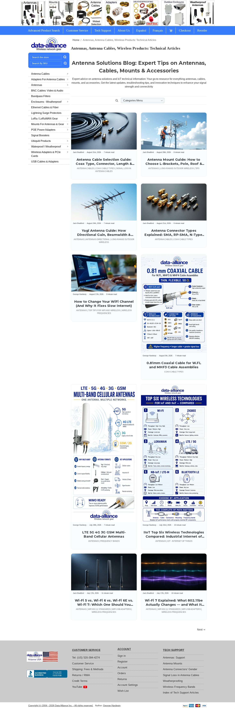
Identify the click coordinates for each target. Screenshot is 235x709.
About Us (124, 30)
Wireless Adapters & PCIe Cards (46, 154)
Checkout (185, 30)
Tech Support (102, 30)
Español (141, 30)
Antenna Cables (40, 73)
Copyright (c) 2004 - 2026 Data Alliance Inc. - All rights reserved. (60, 705)
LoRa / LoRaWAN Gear (44, 118)
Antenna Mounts (172, 663)
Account (122, 667)
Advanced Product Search (44, 30)
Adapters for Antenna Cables (48, 79)
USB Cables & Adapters (45, 161)
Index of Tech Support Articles (181, 692)
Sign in (122, 655)
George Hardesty (112, 705)
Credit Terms (79, 680)
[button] (117, 100)
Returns (122, 679)
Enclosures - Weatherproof (46, 101)
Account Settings (128, 684)
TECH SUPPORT (173, 650)
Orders (122, 673)
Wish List (123, 690)
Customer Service (77, 30)
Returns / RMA (81, 675)
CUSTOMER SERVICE (86, 650)
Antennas (36, 85)
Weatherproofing (173, 680)
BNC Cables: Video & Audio (47, 90)
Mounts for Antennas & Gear (47, 124)
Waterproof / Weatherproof (46, 146)
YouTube (77, 686)
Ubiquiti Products (41, 141)
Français (158, 30)
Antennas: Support (174, 657)
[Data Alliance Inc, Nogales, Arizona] (47, 673)
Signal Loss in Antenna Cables (181, 675)
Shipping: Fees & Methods (87, 669)
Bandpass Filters (40, 96)
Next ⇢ (201, 629)
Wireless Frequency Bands (179, 686)
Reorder (202, 30)
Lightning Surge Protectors (46, 113)
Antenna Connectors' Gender (180, 669)
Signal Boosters (40, 135)
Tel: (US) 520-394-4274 (86, 657)
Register (123, 661)
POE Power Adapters (43, 129)
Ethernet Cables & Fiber (45, 107)
